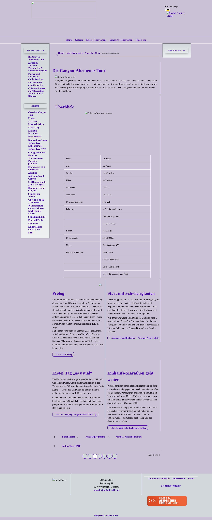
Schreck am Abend (34, 195)
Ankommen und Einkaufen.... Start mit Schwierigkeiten (136, 338)
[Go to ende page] (114, 456)
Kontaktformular (171, 485)
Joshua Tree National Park (35, 144)
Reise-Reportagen (96, 39)
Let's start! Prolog (64, 355)
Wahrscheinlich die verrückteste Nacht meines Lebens (36, 209)
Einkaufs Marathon (33, 132)
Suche (190, 478)
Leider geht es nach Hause (35, 228)
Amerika (89, 53)
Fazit (30, 232)
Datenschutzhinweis (159, 478)
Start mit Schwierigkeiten (36, 122)
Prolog (31, 118)
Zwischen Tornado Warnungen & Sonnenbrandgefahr (38, 67)
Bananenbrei (34, 136)
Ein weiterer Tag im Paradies (36, 168)
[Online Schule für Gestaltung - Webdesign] (171, 501)
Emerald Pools (35, 220)
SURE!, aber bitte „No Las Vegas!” (37, 183)
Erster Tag (33, 127)
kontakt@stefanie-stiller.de (107, 490)
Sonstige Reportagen (121, 39)
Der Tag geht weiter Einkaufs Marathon (128, 428)
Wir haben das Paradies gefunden (35, 161)
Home (69, 39)
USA (97, 53)
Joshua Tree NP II (37, 149)
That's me (140, 39)
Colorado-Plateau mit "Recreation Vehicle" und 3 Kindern (37, 92)
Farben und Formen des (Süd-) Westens (35, 76)
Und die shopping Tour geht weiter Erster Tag (76, 414)
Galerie (79, 39)
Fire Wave (33, 223)
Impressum (178, 478)
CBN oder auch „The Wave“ (36, 201)
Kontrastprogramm (37, 140)
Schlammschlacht (36, 217)
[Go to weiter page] (109, 456)
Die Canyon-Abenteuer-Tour (36, 58)
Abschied (32, 173)
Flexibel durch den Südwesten (35, 83)
